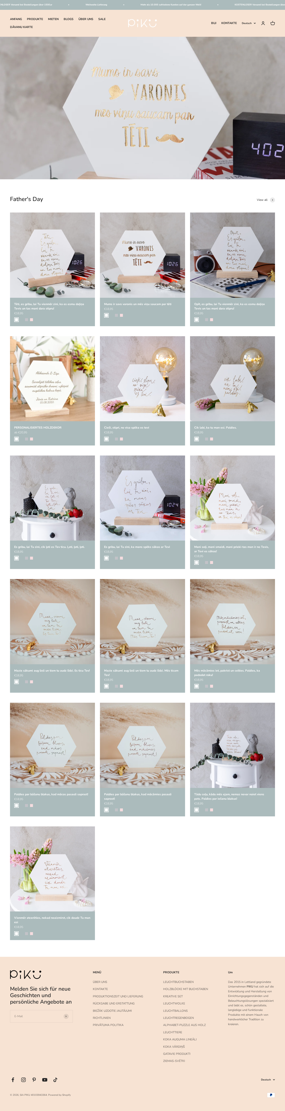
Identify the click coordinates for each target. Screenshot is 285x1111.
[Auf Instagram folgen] (23, 1080)
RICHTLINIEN (102, 1018)
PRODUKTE (35, 19)
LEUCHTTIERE (172, 1032)
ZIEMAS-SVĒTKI (174, 1061)
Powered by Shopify (59, 1095)
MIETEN (53, 19)
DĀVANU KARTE (21, 27)
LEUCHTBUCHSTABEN (178, 982)
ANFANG (16, 19)
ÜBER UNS (85, 19)
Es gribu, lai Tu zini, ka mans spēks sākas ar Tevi (137, 547)
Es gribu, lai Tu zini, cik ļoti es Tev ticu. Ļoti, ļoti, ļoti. (49, 547)
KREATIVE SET (173, 996)
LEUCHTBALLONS (175, 1011)
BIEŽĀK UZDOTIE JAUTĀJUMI (112, 1011)
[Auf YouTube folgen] (45, 1080)
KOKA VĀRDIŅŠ (174, 1047)
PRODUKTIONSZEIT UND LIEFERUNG (118, 996)
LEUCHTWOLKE (174, 1003)
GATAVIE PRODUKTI (176, 1054)
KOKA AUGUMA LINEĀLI (180, 1039)
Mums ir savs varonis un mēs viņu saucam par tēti (138, 304)
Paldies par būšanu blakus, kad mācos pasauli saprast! (51, 794)
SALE (102, 19)
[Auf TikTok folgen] (55, 1080)
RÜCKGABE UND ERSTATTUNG (114, 1003)
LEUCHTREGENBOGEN (178, 1018)
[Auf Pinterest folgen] (34, 1080)
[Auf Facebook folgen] (13, 1080)
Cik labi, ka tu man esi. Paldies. (215, 428)
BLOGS (68, 19)
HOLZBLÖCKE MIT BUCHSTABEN (185, 989)
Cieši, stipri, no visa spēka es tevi (126, 428)
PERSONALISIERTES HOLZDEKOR (38, 428)
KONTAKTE (229, 23)
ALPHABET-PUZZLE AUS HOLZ (184, 1025)
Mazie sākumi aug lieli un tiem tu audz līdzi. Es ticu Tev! (52, 671)
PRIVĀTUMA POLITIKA (108, 1025)
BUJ (213, 23)
